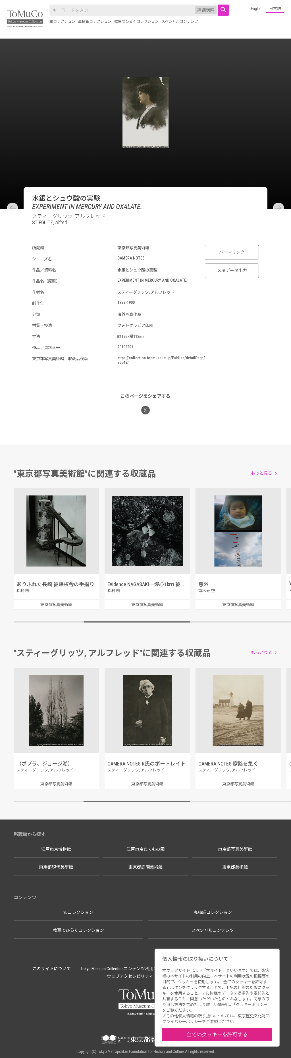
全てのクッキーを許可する (217, 1034)
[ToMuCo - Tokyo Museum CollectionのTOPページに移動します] (25, 19)
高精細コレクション (94, 21)
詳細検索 (205, 10)
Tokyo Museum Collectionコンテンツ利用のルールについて (134, 968)
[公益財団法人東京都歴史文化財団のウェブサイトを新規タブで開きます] (145, 1040)
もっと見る (261, 473)
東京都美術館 (235, 867)
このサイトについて (51, 968)
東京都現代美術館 (56, 867)
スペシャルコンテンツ (179, 21)
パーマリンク (232, 252)
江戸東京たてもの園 (145, 849)
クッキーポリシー (252, 1004)
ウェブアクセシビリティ (130, 976)
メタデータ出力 (232, 270)
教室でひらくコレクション (136, 21)
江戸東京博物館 (56, 849)
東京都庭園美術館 (145, 867)
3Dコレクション (62, 21)
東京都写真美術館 (235, 849)
